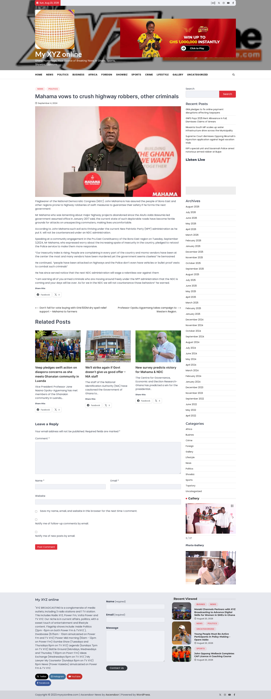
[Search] (233, 74)
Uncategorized (197, 74)
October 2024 (193, 330)
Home (38, 74)
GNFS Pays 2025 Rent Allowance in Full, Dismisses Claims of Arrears (206, 120)
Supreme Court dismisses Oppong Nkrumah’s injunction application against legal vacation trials (210, 139)
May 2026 (191, 223)
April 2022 (191, 415)
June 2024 (191, 353)
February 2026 (193, 240)
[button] (188, 517)
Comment (42, 438)
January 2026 (193, 246)
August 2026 (192, 206)
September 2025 (195, 268)
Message (112, 628)
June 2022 (191, 404)
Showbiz (122, 74)
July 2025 (191, 280)
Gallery (178, 74)
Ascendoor (112, 694)
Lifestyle (163, 74)
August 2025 (192, 274)
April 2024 (191, 364)
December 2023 (194, 387)
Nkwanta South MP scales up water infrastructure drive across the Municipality (209, 129)
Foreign (106, 74)
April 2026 (191, 229)
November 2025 (194, 257)
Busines (190, 434)
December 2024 (195, 319)
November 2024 (194, 325)
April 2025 (191, 297)
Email (114, 480)
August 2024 (192, 342)
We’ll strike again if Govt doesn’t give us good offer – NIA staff (105, 372)
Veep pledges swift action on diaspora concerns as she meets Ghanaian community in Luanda (57, 374)
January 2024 (193, 381)
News (49, 74)
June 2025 (191, 285)
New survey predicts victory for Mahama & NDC (156, 370)
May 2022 (191, 410)
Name (39, 480)
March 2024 (192, 370)
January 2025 (193, 314)
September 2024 (195, 336)
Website (40, 496)
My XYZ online (58, 54)
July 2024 (191, 347)
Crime (149, 74)
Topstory (190, 485)
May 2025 (191, 291)
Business (78, 74)
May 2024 (191, 359)
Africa (92, 74)
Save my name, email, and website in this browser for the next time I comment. (88, 511)
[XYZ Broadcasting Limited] (211, 583)
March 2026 (192, 234)
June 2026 (191, 218)
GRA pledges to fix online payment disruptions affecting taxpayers (204, 111)
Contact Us (117, 668)
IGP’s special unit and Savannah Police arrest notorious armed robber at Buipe (210, 150)
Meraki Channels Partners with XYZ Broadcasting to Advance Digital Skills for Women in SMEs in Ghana (215, 612)
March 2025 (192, 302)
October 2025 (193, 263)
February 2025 (193, 308)
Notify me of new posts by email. (55, 536)
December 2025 (194, 251)
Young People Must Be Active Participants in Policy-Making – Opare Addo (212, 636)
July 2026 (191, 212)
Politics (63, 74)
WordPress (143, 694)
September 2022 (195, 398)
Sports (136, 74)
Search (190, 89)
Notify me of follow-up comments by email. (62, 523)
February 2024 (193, 376)
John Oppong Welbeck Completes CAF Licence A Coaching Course (214, 655)
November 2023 (194, 393)
